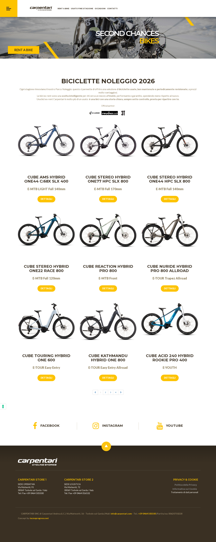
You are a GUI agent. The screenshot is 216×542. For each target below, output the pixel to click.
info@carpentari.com (121, 513)
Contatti (112, 8)
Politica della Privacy (186, 484)
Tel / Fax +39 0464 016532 (77, 493)
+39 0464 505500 (147, 513)
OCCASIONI (100, 8)
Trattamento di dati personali (184, 492)
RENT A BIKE (64, 8)
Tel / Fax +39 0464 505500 (31, 493)
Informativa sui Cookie (185, 489)
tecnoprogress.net (39, 518)
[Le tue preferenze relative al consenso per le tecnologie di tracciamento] (3, 406)
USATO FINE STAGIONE (82, 8)
